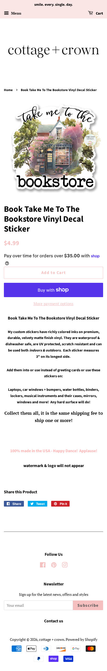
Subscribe (88, 605)
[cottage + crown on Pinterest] (54, 565)
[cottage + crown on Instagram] (65, 565)
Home (8, 90)
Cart (99, 13)
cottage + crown (51, 639)
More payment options (53, 303)
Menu (15, 13)
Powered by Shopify (81, 639)
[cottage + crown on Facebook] (43, 565)
